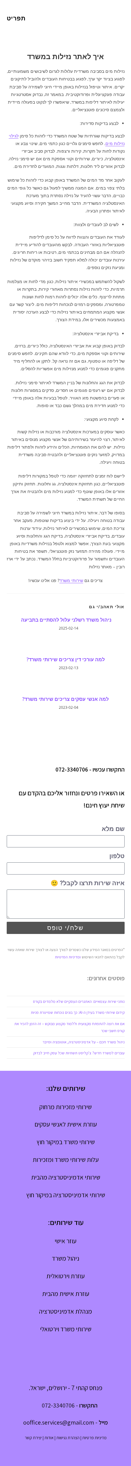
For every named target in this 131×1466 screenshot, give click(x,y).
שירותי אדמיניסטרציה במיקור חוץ (65, 1195)
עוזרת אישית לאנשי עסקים (65, 1124)
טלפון (117, 856)
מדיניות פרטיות (94, 1437)
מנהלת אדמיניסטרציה (65, 1311)
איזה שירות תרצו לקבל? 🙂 (88, 883)
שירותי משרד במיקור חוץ (66, 1142)
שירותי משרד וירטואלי (65, 1329)
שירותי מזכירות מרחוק (65, 1107)
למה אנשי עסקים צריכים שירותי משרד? (65, 699)
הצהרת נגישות (68, 1437)
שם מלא (113, 828)
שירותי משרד (71, 580)
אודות (49, 1437)
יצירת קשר (33, 1437)
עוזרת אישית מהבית (65, 1294)
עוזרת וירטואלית (65, 1276)
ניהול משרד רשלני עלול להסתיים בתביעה (66, 619)
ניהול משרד (65, 1258)
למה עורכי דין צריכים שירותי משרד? (66, 659)
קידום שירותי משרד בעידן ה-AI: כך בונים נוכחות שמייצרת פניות (78, 1012)
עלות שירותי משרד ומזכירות (66, 1159)
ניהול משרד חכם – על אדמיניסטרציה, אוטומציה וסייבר (84, 1042)
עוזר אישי (65, 1241)
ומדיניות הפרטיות (68, 957)
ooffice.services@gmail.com (58, 1422)
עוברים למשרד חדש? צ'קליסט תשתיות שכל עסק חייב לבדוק (79, 1053)
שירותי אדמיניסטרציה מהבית (65, 1177)
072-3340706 (71, 769)
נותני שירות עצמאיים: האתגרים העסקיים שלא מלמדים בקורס (79, 1001)
